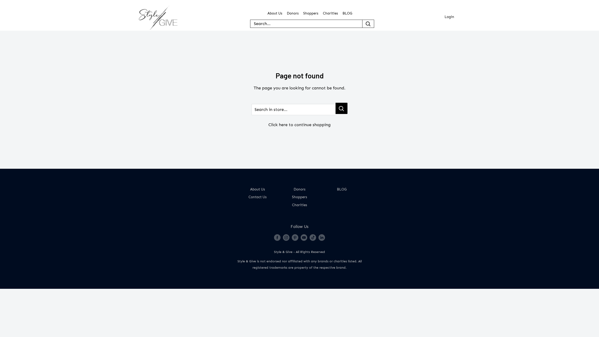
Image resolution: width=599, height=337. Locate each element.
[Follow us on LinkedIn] (321, 237)
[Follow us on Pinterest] (295, 237)
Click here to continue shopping (299, 124)
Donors (293, 13)
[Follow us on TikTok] (313, 237)
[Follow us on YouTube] (304, 237)
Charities (330, 13)
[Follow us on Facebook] (277, 237)
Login (449, 17)
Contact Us (257, 197)
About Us (274, 13)
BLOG (347, 13)
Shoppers (310, 13)
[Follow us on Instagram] (286, 237)
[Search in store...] (341, 108)
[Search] (368, 24)
